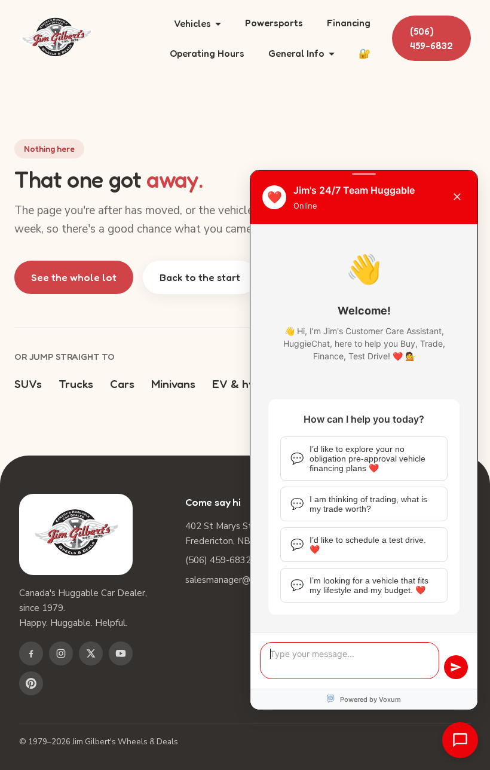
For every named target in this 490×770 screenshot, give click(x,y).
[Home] (56, 39)
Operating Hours (207, 53)
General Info (296, 53)
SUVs (28, 383)
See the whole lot (74, 277)
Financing (348, 23)
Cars (122, 383)
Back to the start (200, 277)
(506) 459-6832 (431, 38)
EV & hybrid (243, 383)
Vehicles (192, 23)
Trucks (76, 383)
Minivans (173, 383)
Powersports (274, 23)
